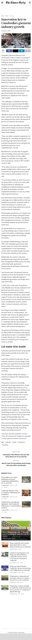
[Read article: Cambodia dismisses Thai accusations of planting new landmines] (26, 493)
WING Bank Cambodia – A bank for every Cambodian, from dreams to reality (16, 534)
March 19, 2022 (7, 538)
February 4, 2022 (15, 582)
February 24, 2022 (15, 594)
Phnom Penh (21, 442)
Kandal (14, 442)
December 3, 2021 (5, 31)
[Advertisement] (16, 9)
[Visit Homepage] (16, 2)
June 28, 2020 (14, 549)
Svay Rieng (5, 444)
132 (23, 594)
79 (6, 498)
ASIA (7, 16)
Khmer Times (6, 485)
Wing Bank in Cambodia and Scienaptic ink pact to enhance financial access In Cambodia (20, 578)
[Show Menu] (2, 2)
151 (23, 572)
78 (20, 549)
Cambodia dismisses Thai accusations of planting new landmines (10, 492)
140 (6, 487)
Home (2, 16)
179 (14, 538)
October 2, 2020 (15, 562)
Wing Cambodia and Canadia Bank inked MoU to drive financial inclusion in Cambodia (20, 545)
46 (6, 512)
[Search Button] (30, 2)
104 (22, 582)
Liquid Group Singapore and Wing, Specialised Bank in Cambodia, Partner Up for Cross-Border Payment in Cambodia (19, 556)
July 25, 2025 (14, 485)
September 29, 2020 (16, 572)
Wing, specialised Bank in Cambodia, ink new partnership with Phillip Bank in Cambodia (20, 568)
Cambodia (11, 16)
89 (22, 562)
